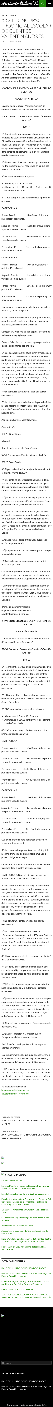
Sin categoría (8, 15)
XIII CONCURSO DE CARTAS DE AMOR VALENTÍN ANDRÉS (25, 1120)
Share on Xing (33, 1102)
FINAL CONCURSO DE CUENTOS (17, 1289)
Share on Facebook (4, 1102)
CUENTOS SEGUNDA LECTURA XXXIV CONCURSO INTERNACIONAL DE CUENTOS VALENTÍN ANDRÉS (26, 1296)
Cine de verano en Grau (12, 1180)
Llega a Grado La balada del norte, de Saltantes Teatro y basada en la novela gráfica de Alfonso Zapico (26, 1240)
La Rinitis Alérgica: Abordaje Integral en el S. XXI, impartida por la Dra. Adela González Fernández (25, 1282)
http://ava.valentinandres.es (15, 1090)
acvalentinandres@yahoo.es (15, 1093)
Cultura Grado (17, 1175)
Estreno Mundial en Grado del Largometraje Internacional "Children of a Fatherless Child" (25, 1187)
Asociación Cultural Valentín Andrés (20, 3)
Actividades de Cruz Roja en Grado (17, 1225)
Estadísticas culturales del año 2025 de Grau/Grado (25, 1194)
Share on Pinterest (26, 1102)
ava (19, 42)
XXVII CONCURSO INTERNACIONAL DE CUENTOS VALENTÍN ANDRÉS (26, 1134)
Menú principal (49, 3)
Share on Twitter (12, 1102)
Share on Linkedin (19, 1102)
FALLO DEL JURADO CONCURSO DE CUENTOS (23, 1268)
